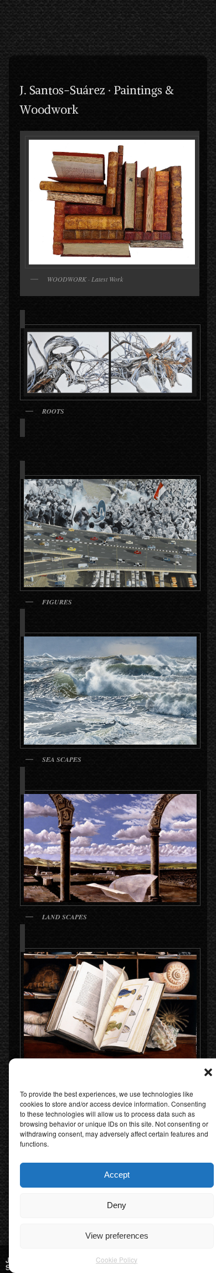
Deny (116, 1205)
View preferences (116, 1235)
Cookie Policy (116, 1259)
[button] (208, 1072)
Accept (117, 1174)
